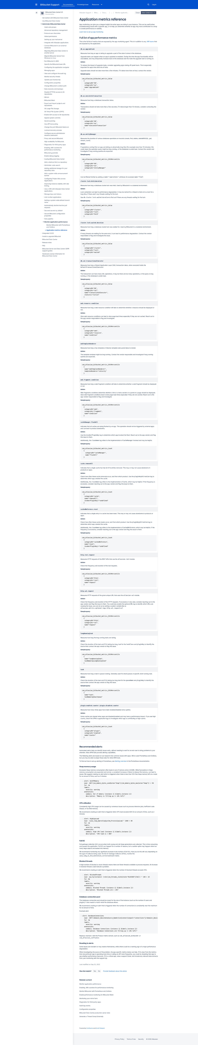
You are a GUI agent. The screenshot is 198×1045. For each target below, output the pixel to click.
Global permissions (50, 36)
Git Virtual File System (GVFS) (54, 111)
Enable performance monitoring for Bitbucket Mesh (96, 995)
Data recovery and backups (53, 89)
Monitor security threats (52, 76)
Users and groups (50, 27)
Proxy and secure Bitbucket (53, 138)
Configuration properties (52, 83)
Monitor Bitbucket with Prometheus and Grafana (95, 991)
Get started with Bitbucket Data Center (55, 18)
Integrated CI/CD (48, 233)
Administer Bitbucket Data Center (53, 24)
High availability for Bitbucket (54, 141)
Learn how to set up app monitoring (91, 32)
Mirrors (46, 97)
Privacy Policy (119, 1039)
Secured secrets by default (53, 210)
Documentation (68, 4)
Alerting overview (120, 761)
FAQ (43, 245)
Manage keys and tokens (52, 194)
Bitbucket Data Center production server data (94, 1013)
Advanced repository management (56, 30)
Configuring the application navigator (56, 67)
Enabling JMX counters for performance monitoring (96, 987)
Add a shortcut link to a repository (55, 162)
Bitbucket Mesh (49, 100)
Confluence (90, 1028)
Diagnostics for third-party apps (55, 144)
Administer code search (52, 165)
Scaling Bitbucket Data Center (54, 159)
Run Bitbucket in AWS (51, 61)
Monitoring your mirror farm (88, 998)
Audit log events (84, 1005)
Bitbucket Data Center (49, 239)
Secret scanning (49, 121)
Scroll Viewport (100, 1028)
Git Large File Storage (51, 108)
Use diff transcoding (51, 124)
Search (148, 4)
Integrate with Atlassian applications (56, 42)
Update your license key (52, 79)
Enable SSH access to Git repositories (56, 115)
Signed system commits (52, 118)
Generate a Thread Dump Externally (91, 1016)
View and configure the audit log (55, 73)
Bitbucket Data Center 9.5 (54, 12)
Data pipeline (48, 219)
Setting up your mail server (53, 39)
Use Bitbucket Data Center (51, 21)
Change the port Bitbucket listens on (56, 127)
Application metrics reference (56, 230)
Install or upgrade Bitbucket (51, 236)
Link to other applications (52, 197)
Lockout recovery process (53, 130)
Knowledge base (82, 4)
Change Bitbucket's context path (55, 86)
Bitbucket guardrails (51, 153)
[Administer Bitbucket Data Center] (111, 13)
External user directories (52, 33)
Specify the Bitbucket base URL (55, 64)
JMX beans (150, 41)
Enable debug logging (51, 156)
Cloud (138, 13)
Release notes (47, 242)
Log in (154, 4)
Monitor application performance (56, 222)
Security (141, 1039)
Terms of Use (131, 1039)
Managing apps (49, 70)
